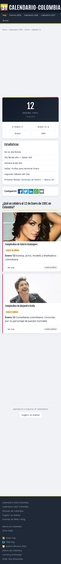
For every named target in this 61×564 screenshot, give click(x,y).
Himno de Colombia (12, 550)
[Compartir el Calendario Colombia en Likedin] (31, 191)
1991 (43, 133)
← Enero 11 (17, 126)
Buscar (6, 20)
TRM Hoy (10, 542)
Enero (27, 29)
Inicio (4, 29)
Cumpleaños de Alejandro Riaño (20, 305)
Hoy (4, 15)
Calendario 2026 (31, 15)
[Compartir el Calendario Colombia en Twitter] (25, 191)
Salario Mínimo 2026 (15, 546)
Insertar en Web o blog (13, 519)
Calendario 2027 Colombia (15, 506)
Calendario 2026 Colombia (15, 502)
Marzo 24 (49, 179)
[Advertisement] (30, 65)
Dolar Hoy (10, 537)
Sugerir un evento (11, 515)
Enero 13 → (43, 126)
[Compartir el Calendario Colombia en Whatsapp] (36, 191)
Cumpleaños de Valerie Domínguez (21, 244)
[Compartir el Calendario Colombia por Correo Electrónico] (41, 191)
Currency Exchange (12, 554)
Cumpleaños (50, 267)
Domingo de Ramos (31, 179)
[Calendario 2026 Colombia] (30, 7)
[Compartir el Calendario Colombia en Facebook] (20, 191)
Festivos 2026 (15, 15)
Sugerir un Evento (31, 414)
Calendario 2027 (48, 15)
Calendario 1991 (16, 29)
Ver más (11, 267)
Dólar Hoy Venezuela (12, 558)
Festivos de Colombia (12, 511)
